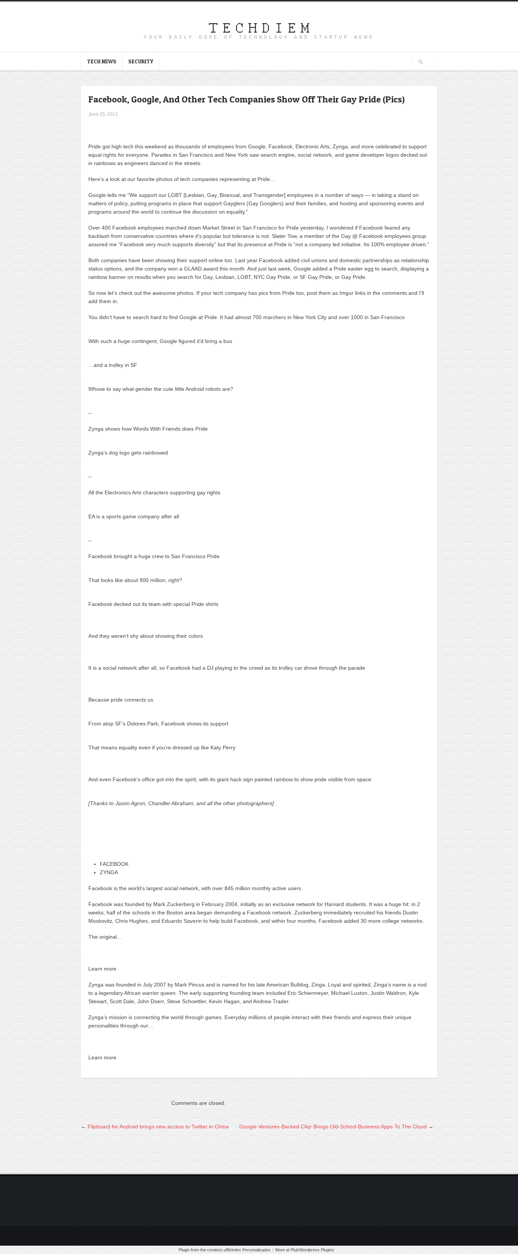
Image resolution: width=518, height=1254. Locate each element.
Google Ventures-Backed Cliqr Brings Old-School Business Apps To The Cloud (333, 1126)
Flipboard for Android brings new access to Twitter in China (158, 1126)
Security (140, 61)
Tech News (101, 61)
